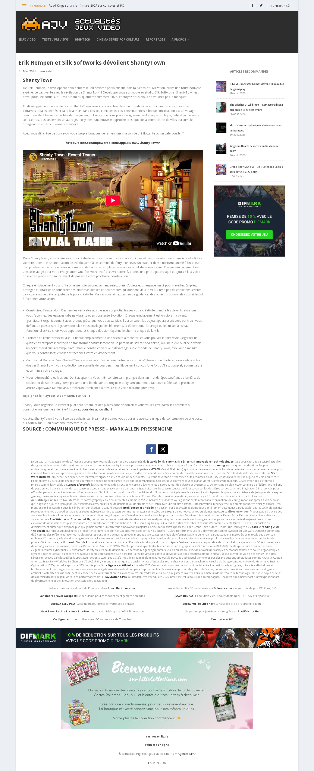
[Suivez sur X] (163, 449)
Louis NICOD (157, 763)
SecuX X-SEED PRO (63, 604)
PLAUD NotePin (248, 611)
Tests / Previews (55, 39)
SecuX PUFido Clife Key (198, 604)
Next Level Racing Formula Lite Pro (65, 611)
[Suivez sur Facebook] (151, 449)
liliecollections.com (121, 588)
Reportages (155, 39)
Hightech (82, 39)
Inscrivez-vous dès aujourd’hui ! (90, 409)
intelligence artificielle (117, 565)
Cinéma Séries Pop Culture (118, 39)
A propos (179, 39)
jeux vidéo (154, 461)
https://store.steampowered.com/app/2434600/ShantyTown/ (113, 143)
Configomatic (62, 619)
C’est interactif (222, 619)
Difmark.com (223, 588)
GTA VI (155, 469)
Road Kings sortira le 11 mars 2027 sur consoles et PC (86, 5)
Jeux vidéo (27, 39)
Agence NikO (187, 754)
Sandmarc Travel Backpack (58, 596)
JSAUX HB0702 (184, 596)
